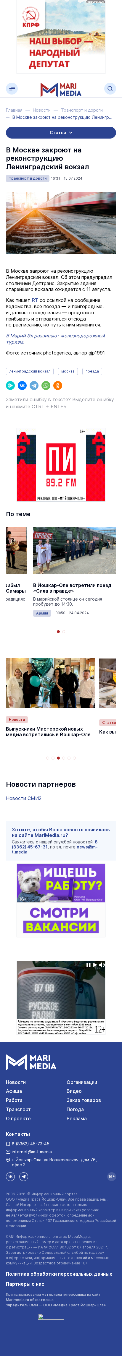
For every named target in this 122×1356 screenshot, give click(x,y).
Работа (14, 1100)
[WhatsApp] (45, 385)
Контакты (18, 1134)
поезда (92, 371)
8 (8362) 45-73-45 (30, 1143)
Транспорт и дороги (27, 178)
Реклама (77, 1118)
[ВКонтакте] (22, 385)
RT (35, 300)
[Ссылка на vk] (10, 1176)
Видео (74, 1091)
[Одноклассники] (57, 385)
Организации (82, 1082)
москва (68, 371)
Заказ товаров (84, 1100)
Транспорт (18, 1109)
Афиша (14, 1091)
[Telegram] (34, 385)
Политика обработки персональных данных (59, 1274)
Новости (17, 719)
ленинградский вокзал (29, 371)
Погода (75, 1109)
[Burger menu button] (12, 89)
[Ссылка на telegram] (23, 1176)
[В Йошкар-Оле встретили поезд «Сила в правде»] (74, 550)
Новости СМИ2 (23, 798)
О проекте (18, 1118)
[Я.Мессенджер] (10, 385)
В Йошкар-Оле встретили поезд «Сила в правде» (72, 588)
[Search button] (110, 89)
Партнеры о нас (25, 1284)
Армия (42, 613)
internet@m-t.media (32, 1151)
